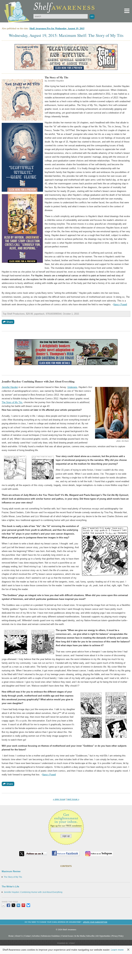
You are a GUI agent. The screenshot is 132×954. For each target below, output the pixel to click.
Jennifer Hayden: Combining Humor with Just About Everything (33, 892)
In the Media (80, 935)
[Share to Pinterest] (23, 905)
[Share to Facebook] (8, 905)
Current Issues (67, 935)
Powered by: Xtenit (66, 943)
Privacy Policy (118, 935)
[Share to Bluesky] (28, 905)
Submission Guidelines (50, 935)
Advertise (36, 935)
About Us (19, 935)
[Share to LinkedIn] (18, 905)
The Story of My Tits (12, 402)
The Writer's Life (10, 886)
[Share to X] (13, 905)
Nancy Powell (120, 304)
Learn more (117, 949)
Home (10, 935)
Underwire (72, 387)
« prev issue (59, 799)
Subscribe (90, 935)
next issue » (73, 799)
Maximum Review (11, 871)
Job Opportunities (103, 935)
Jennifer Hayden (10, 387)
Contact (27, 935)
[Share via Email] (3, 905)
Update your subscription (95, 922)
